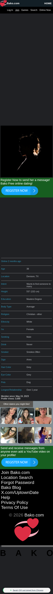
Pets (3, 382)
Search (33, 10)
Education (6, 299)
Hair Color (6, 367)
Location (5, 276)
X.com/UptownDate (20, 492)
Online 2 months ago (11, 261)
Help (5, 497)
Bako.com (34, 515)
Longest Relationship (11, 390)
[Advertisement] (26, 40)
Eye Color (6, 375)
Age (3, 269)
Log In (10, 10)
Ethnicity (5, 322)
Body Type (6, 307)
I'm (2, 329)
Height (4, 291)
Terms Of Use (14, 507)
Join (17, 10)
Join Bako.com (15, 472)
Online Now (45, 10)
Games (24, 10)
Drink (3, 344)
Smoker (5, 352)
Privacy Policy (14, 502)
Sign (3, 359)
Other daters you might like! (16, 404)
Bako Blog (11, 487)
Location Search (17, 477)
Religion (5, 314)
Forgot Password (17, 482)
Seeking (5, 337)
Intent (3, 284)
